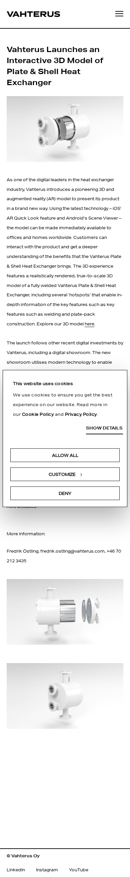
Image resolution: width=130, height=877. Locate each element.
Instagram (47, 869)
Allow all (65, 455)
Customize (62, 474)
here (89, 323)
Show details (104, 427)
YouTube (78, 869)
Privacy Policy (81, 413)
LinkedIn (16, 869)
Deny (65, 493)
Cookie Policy (38, 413)
